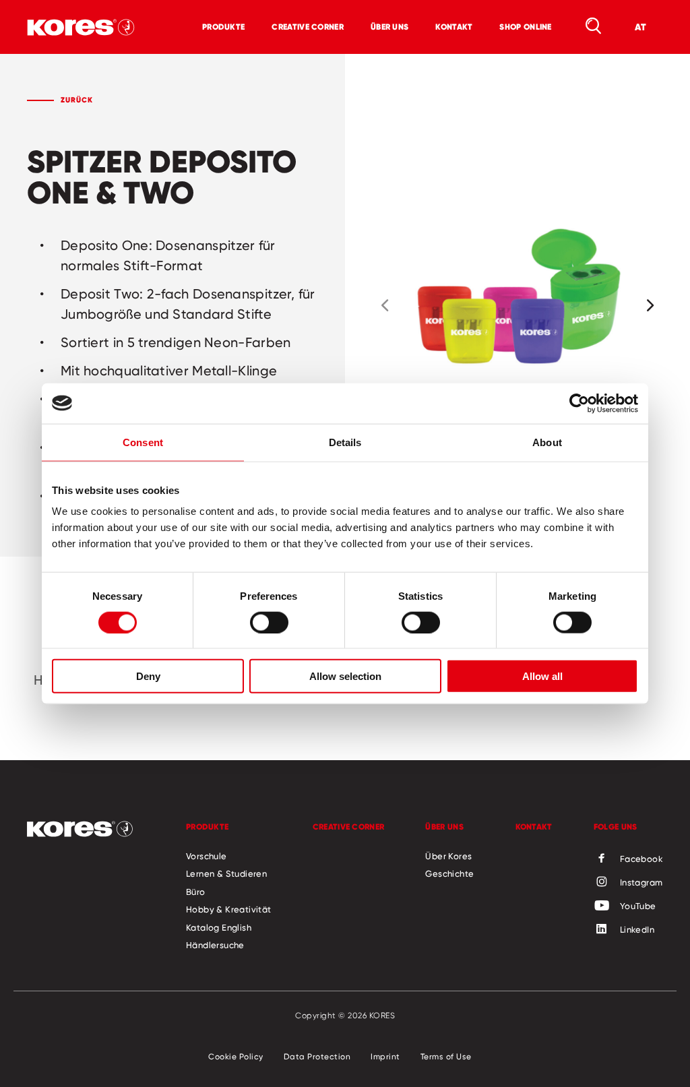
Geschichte (449, 873)
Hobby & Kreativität (229, 909)
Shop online (525, 27)
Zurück (77, 99)
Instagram (641, 882)
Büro (196, 891)
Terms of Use (446, 1056)
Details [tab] (345, 441)
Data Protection (317, 1056)
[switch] (269, 622)
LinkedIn (637, 929)
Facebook (641, 858)
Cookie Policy (235, 1056)
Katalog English (218, 927)
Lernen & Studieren (226, 873)
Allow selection (345, 676)
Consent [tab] (143, 441)
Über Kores (448, 855)
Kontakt (453, 27)
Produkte (223, 27)
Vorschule (206, 855)
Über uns (389, 27)
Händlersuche (215, 944)
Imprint (385, 1056)
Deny (148, 676)
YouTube (638, 905)
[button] (385, 305)
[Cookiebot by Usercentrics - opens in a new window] (579, 403)
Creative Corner (308, 27)
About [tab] (547, 441)
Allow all (542, 676)
